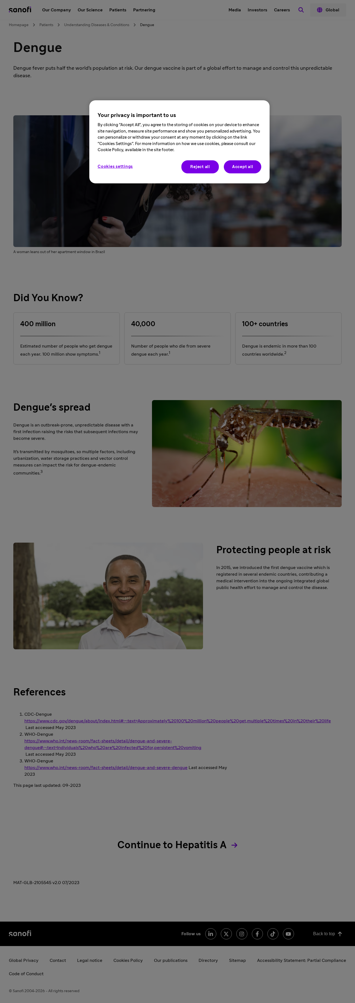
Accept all (242, 167)
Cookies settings (115, 166)
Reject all (200, 167)
